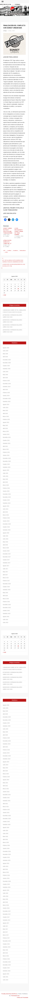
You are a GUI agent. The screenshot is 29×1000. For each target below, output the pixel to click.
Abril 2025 (5, 377)
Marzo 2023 (6, 416)
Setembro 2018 (6, 530)
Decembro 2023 (7, 398)
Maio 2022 (5, 425)
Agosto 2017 (6, 565)
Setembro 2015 (6, 613)
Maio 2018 (5, 542)
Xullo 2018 (5, 536)
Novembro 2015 (7, 607)
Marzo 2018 (6, 547)
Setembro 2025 (6, 368)
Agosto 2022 (6, 422)
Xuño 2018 (5, 539)
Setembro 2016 (6, 589)
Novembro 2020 (7, 461)
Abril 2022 (5, 428)
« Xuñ (4, 295)
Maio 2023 (5, 410)
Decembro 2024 (7, 383)
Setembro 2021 (6, 443)
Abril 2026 (5, 356)
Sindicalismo (23, 250)
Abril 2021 (5, 446)
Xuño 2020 (5, 476)
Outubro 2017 (6, 559)
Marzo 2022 (6, 431)
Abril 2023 (5, 413)
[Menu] (2, 1)
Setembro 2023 (6, 401)
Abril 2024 (5, 389)
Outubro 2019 (6, 500)
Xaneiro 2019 (6, 521)
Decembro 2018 (7, 524)
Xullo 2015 (5, 619)
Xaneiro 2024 (6, 395)
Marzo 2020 (6, 485)
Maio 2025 (5, 374)
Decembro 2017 (7, 553)
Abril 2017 (5, 574)
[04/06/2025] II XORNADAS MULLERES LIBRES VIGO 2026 (12, 321)
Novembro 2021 (7, 437)
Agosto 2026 (6, 347)
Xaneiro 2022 (6, 434)
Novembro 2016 (7, 583)
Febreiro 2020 (6, 488)
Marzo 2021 (6, 449)
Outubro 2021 (6, 440)
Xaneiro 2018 (6, 550)
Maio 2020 (5, 479)
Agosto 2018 (6, 533)
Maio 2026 (5, 353)
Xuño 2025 (5, 371)
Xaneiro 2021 (6, 455)
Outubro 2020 (6, 464)
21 (18, 288)
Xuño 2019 (5, 509)
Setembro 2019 (6, 503)
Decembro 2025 (7, 359)
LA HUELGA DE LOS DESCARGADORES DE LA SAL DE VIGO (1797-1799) (13, 265)
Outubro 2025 (6, 365)
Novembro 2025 (7, 362)
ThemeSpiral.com (15, 995)
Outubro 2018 (6, 527)
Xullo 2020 (5, 473)
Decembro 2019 (7, 494)
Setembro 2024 (6, 386)
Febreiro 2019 (6, 518)
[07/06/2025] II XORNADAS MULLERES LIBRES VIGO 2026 (12, 316)
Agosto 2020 (6, 470)
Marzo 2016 (6, 598)
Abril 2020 (5, 482)
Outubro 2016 (6, 586)
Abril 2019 (5, 512)
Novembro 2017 (7, 556)
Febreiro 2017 (6, 580)
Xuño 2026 (5, 350)
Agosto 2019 (6, 506)
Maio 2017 (5, 571)
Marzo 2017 (6, 577)
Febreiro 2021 (6, 452)
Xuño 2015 (5, 622)
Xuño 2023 (5, 407)
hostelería (15, 250)
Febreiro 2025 (6, 380)
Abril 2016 (5, 595)
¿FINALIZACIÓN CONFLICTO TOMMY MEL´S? (7, 242)
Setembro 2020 (6, 467)
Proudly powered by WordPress (9, 993)
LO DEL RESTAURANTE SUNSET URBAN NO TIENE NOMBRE (19, 231)
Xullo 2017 (5, 568)
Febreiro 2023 (6, 419)
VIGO (6, 252)
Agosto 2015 (6, 616)
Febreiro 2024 (6, 392)
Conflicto (9, 250)
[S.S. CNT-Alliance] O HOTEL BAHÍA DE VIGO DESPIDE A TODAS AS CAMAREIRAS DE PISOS (12, 261)
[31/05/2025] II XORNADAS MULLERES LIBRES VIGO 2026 (12, 326)
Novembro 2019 (7, 497)
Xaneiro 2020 (6, 491)
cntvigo (5, 30)
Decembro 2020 (7, 458)
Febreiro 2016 (6, 601)
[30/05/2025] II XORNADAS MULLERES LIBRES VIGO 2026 (12, 331)
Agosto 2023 (6, 404)
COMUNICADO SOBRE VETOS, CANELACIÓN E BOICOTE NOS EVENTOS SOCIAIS (14, 311)
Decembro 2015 (7, 604)
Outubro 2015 (6, 610)
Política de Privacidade (22, 997)
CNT (4, 250)
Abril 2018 (5, 544)
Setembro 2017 (6, 562)
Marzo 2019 (6, 515)
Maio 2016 (5, 592)
